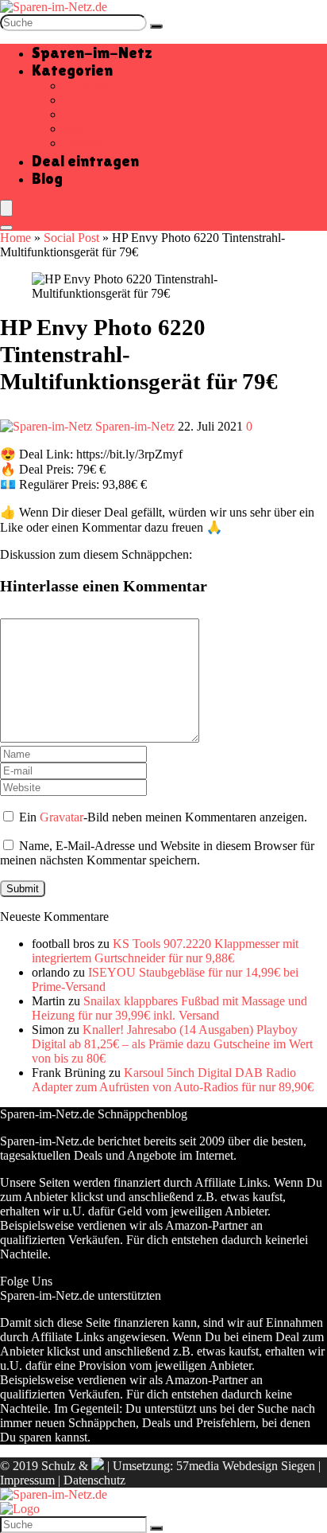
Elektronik (89, 114)
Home (15, 237)
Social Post (71, 237)
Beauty (81, 100)
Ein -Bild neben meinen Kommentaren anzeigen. (163, 817)
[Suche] (156, 26)
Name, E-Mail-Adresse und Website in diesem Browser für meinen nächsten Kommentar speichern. (157, 853)
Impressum (27, 1480)
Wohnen (84, 143)
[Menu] (6, 208)
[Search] (6, 227)
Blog (47, 178)
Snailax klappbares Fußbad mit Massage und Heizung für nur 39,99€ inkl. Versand (169, 1008)
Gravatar (61, 817)
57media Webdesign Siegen (245, 1466)
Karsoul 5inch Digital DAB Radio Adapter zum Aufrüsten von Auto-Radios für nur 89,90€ (173, 1080)
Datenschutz (94, 1480)
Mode (78, 128)
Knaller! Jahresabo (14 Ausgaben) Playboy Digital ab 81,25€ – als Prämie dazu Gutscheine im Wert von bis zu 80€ (172, 1044)
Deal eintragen (85, 161)
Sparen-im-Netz (92, 52)
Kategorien (72, 70)
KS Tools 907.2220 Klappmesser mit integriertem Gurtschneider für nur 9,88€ (165, 951)
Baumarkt (88, 85)
